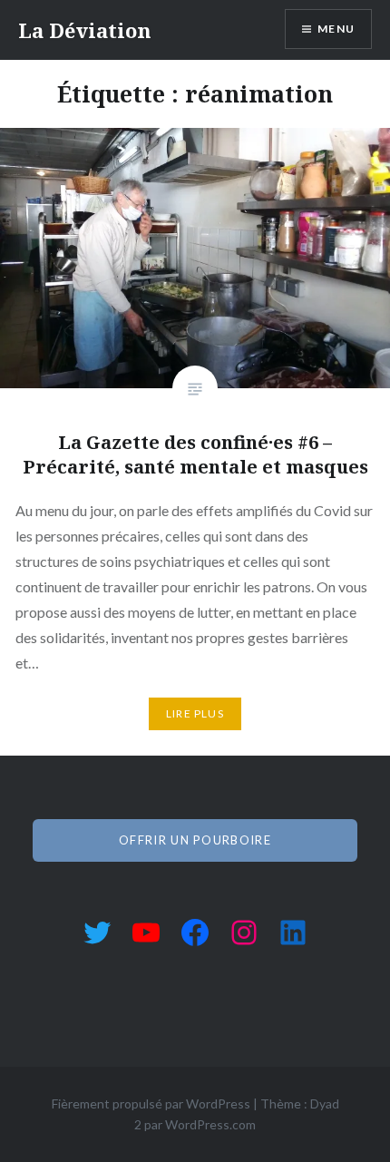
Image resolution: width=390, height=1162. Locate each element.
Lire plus (195, 713)
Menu (336, 28)
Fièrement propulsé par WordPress (151, 1103)
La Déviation (84, 30)
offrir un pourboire (195, 840)
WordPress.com (210, 1124)
